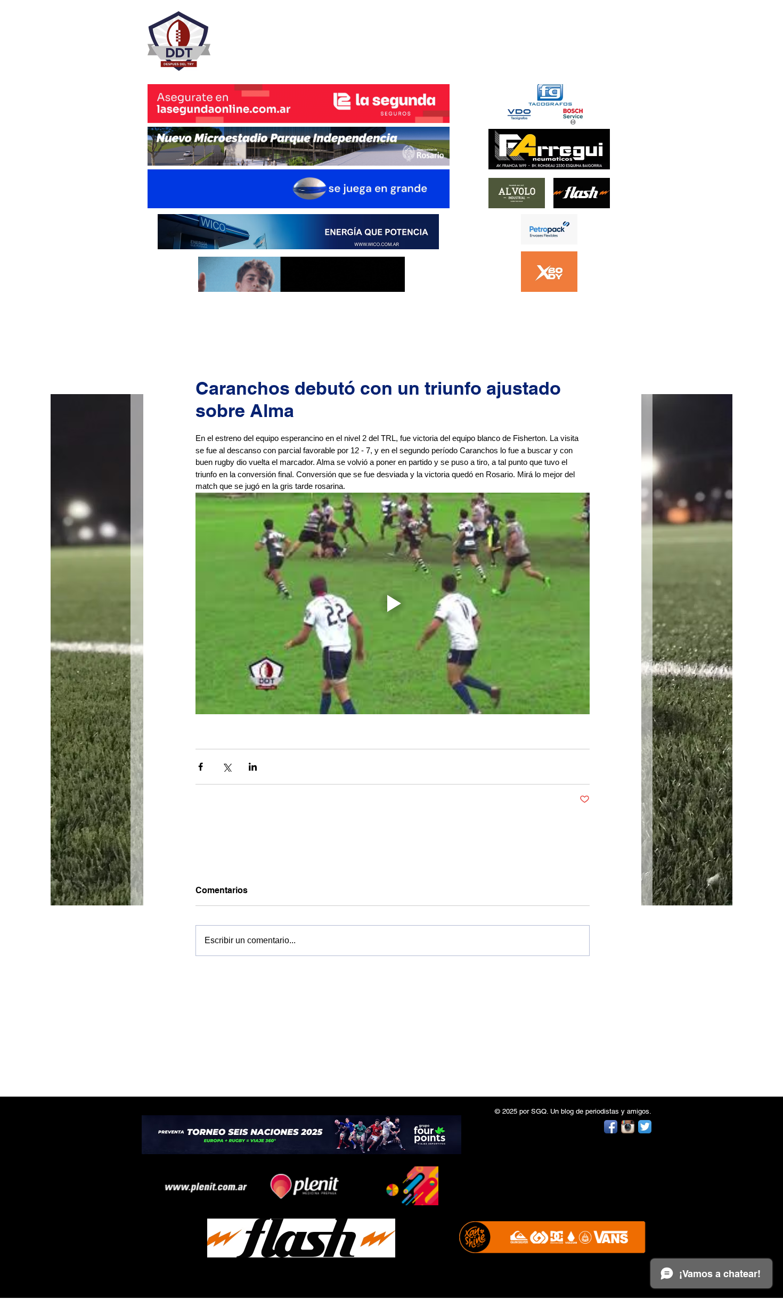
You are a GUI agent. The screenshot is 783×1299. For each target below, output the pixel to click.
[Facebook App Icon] (610, 1126)
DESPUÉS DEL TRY (291, 35)
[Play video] (392, 603)
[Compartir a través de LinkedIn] (253, 767)
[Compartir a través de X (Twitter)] (227, 767)
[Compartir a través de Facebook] (200, 767)
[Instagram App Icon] (627, 1126)
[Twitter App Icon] (644, 1126)
